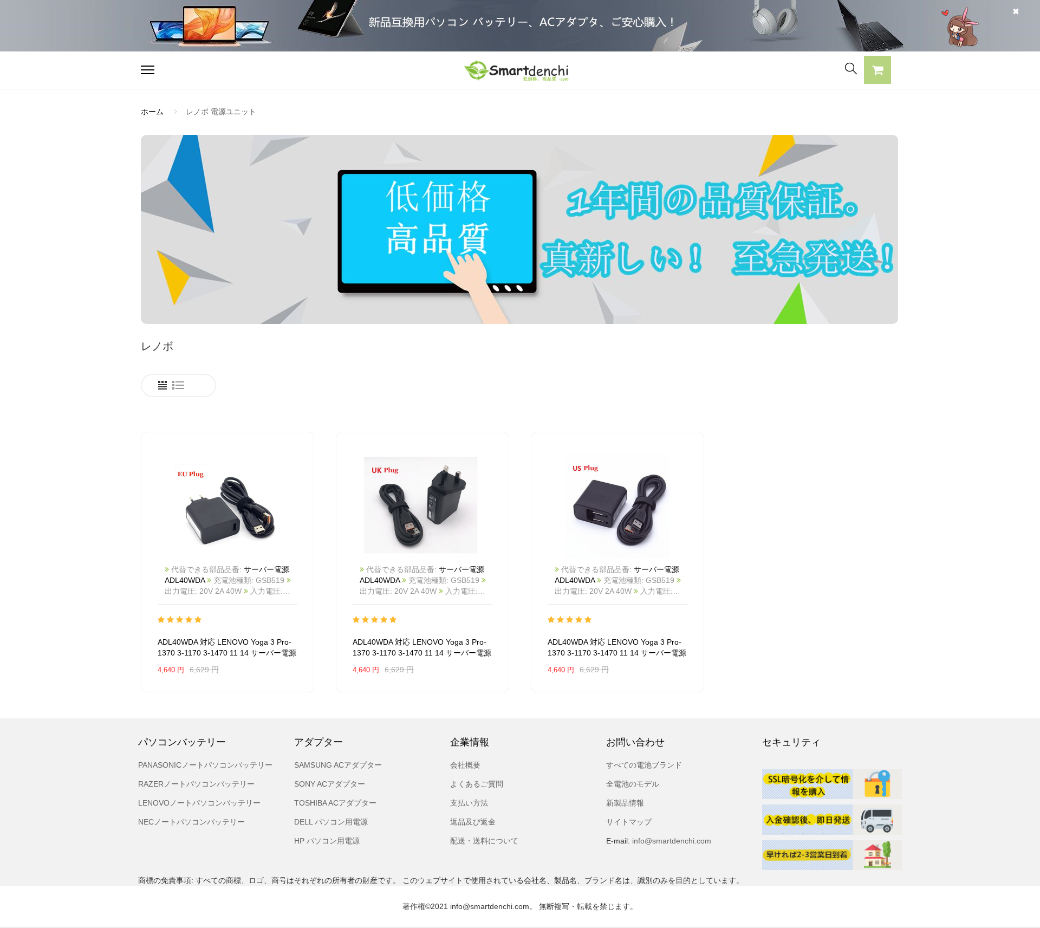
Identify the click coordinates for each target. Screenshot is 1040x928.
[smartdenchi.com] (520, 70)
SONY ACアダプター (329, 784)
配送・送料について (484, 840)
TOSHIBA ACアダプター (335, 803)
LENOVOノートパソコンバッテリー (199, 803)
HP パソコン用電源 (327, 840)
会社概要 (465, 765)
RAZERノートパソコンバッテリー (196, 784)
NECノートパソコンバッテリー (191, 821)
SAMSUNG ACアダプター (338, 765)
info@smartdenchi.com (670, 840)
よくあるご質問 (476, 784)
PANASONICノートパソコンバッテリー (205, 765)
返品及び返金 (473, 821)
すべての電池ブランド (644, 765)
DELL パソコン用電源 (331, 821)
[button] (877, 71)
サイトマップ (629, 821)
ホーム (152, 111)
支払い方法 (469, 803)
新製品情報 (625, 803)
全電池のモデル (632, 784)
